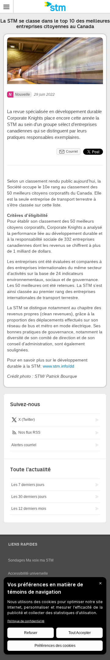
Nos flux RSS (28, 432)
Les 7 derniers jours (27, 485)
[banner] (55, 6)
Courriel (72, 151)
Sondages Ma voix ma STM (30, 560)
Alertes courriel (23, 445)
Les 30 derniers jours (28, 497)
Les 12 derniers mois (28, 508)
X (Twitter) (26, 419)
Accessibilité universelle (28, 573)
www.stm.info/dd (58, 366)
